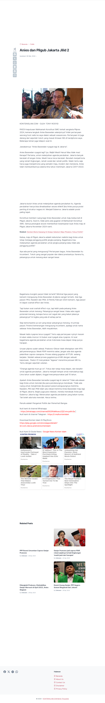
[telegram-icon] (12, 672)
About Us (59, 679)
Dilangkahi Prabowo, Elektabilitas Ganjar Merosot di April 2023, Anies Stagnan (34, 587)
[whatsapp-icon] (16, 672)
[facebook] (15, 54)
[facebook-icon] (4, 672)
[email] (15, 75)
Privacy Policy (61, 689)
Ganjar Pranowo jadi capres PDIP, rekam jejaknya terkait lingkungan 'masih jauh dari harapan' (67, 553)
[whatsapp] (15, 63)
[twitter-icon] (8, 672)
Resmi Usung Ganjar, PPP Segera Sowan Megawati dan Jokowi (67, 586)
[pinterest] (15, 71)
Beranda (59, 676)
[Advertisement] (52, 24)
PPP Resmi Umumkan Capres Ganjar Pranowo (34, 552)
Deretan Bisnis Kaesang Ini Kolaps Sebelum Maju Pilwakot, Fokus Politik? (55, 232)
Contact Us (60, 682)
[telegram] (15, 67)
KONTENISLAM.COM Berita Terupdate (56, 699)
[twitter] (15, 58)
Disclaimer (60, 686)
